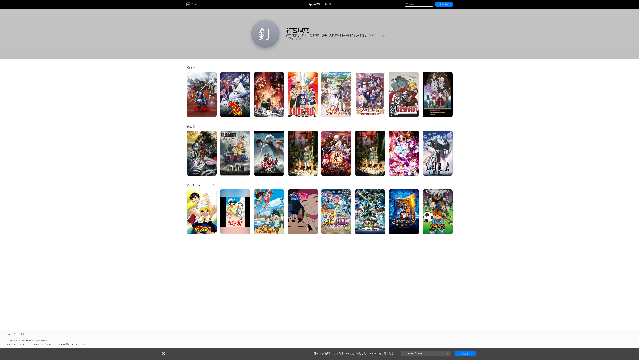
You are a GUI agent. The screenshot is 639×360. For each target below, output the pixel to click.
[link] (190, 68)
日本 (8, 334)
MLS (328, 4)
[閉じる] (163, 353)
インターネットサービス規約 (18, 344)
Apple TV (314, 4)
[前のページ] (183, 94)
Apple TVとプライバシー (44, 344)
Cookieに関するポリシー (68, 344)
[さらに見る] (213, 113)
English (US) (19, 334)
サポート (86, 344)
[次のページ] (456, 94)
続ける (465, 353)
